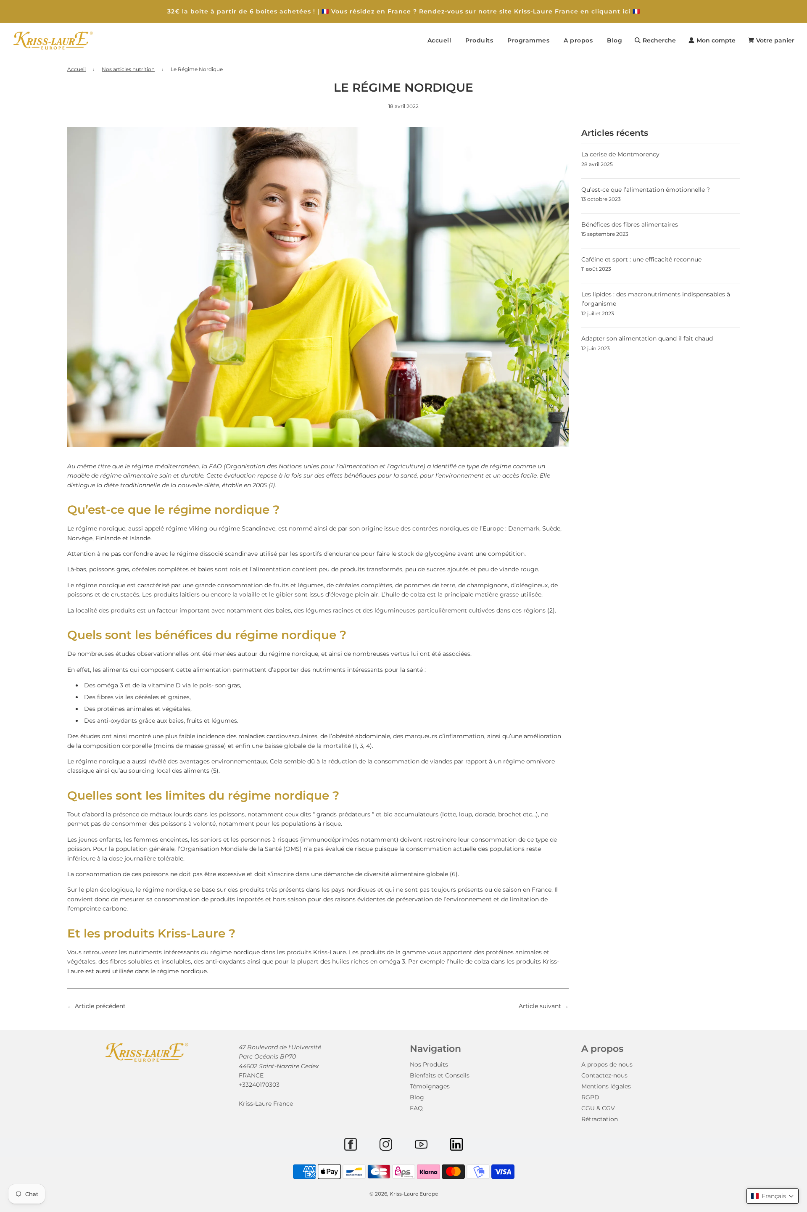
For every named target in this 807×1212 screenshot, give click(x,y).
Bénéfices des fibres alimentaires (629, 224)
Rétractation (599, 1119)
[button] (772, 1196)
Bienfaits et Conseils (439, 1075)
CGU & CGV (598, 1108)
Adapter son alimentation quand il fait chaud (647, 338)
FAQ (416, 1108)
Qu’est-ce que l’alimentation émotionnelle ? (645, 189)
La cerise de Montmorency (620, 154)
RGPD (590, 1097)
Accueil (439, 40)
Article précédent (100, 1006)
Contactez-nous (604, 1075)
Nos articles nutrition (128, 69)
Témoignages (430, 1086)
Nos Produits (429, 1064)
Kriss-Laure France (266, 1103)
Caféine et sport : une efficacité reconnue (641, 259)
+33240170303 (259, 1084)
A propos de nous (607, 1064)
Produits (479, 40)
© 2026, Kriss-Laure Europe (403, 1194)
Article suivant (540, 1006)
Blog (614, 40)
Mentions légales (606, 1086)
